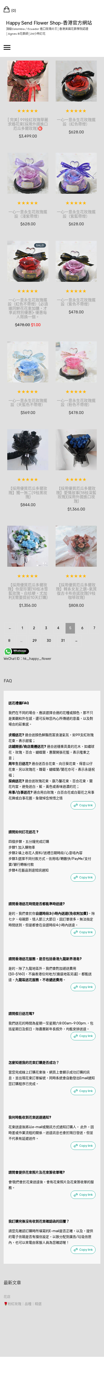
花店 (7, 1297)
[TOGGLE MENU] (7, 47)
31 (63, 641)
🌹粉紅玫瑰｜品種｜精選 (23, 1304)
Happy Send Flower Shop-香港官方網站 (49, 23)
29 (34, 641)
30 (49, 641)
